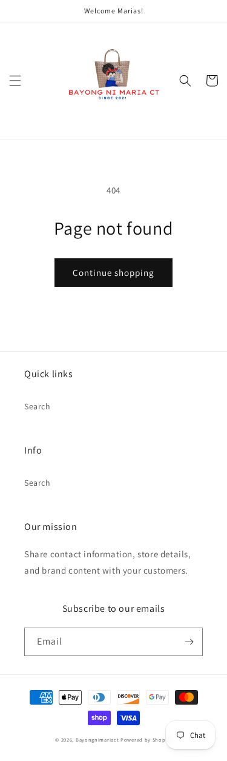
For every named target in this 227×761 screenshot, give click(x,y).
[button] (15, 80)
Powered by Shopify (146, 739)
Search (37, 406)
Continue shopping (113, 272)
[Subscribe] (189, 642)
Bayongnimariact (97, 739)
